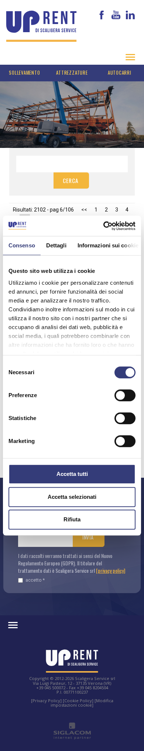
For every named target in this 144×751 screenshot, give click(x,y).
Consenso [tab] (21, 245)
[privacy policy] (110, 570)
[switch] (125, 395)
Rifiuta (72, 519)
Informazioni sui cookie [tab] (108, 245)
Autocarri (119, 72)
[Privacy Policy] (46, 700)
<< (84, 210)
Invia (88, 537)
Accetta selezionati (72, 497)
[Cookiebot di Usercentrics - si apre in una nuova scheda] (104, 226)
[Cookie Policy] (78, 700)
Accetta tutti (72, 474)
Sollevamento (24, 72)
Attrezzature (72, 72)
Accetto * (35, 580)
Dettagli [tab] (56, 245)
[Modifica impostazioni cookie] (82, 703)
